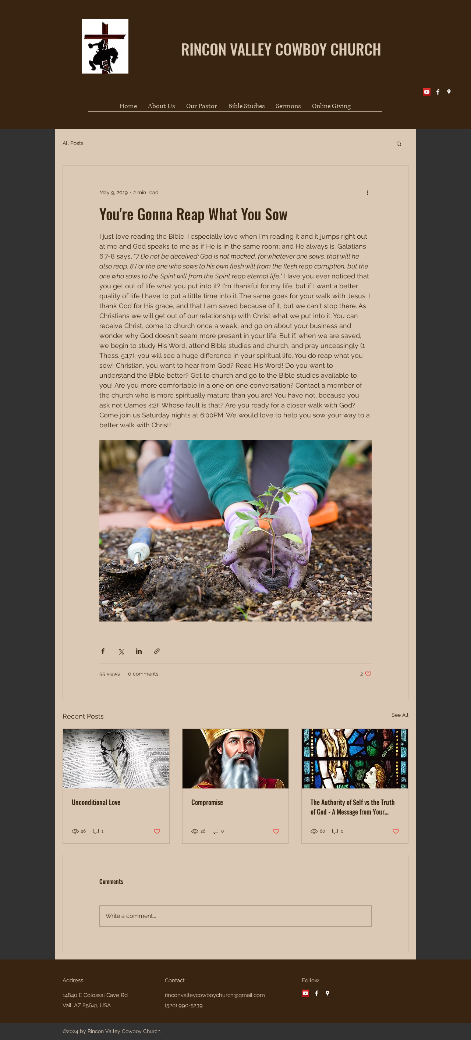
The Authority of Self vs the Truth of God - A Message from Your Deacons (353, 806)
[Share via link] (156, 651)
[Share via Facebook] (102, 651)
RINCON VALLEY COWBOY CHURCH (281, 49)
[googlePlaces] (449, 92)
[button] (399, 143)
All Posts (73, 143)
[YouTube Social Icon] (427, 92)
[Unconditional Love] (116, 758)
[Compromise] (236, 758)
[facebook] (438, 92)
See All (400, 715)
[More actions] (367, 192)
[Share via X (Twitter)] (120, 651)
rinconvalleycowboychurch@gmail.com (215, 995)
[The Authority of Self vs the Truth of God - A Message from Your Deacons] (355, 758)
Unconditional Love (96, 802)
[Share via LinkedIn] (138, 651)
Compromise (207, 802)
